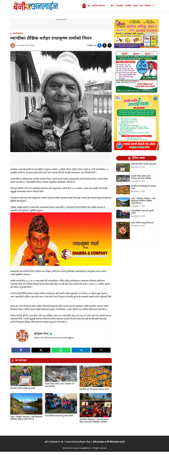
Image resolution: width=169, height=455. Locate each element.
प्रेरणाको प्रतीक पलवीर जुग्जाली (22, 388)
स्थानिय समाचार (98, 5)
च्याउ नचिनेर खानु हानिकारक (142, 223)
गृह (88, 5)
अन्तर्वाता (119, 5)
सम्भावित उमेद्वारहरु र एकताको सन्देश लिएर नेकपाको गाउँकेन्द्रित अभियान (94, 420)
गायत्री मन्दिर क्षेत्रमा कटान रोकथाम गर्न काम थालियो (59, 385)
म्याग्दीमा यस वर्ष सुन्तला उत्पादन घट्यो (94, 389)
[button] (154, 6)
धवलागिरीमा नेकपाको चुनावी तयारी (59, 416)
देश (141, 5)
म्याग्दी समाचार (18, 33)
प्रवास (135, 5)
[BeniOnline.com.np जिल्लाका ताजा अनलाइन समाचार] (36, 6)
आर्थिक (128, 5)
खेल (112, 5)
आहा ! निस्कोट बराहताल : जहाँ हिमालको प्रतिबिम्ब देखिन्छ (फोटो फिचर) (26, 418)
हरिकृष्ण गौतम (41, 333)
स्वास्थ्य (148, 5)
